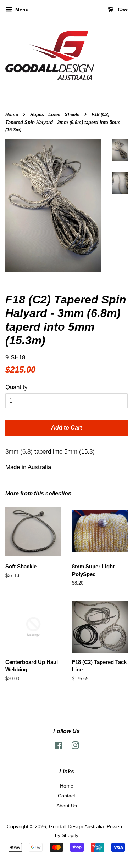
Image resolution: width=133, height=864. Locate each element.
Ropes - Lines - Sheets (54, 114)
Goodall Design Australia (76, 826)
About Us (66, 805)
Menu (21, 9)
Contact (66, 795)
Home (11, 114)
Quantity (16, 387)
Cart (122, 9)
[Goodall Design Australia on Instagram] (75, 747)
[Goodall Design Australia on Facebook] (58, 747)
